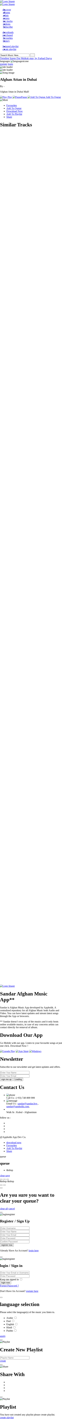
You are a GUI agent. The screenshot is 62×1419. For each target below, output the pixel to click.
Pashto (10, 1330)
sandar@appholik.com (17, 1106)
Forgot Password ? (9, 1285)
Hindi (9, 1327)
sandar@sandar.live (28, 1103)
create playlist (7, 1417)
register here (32, 1291)
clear (2, 1175)
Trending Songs (8, 58)
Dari (8, 1321)
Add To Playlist (14, 114)
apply (3, 1336)
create (3, 1360)
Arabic (10, 1318)
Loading (18, 1079)
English (10, 1324)
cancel (11, 1208)
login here (34, 1250)
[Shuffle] (1, 1185)
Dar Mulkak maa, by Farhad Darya (34, 58)
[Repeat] (4, 1185)
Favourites (11, 105)
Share (9, 117)
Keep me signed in (9, 1279)
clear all (4, 1208)
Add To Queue (13, 108)
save (7, 1175)
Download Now (14, 111)
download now (13, 1142)
